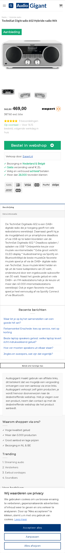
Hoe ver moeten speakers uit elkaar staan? (28, 347)
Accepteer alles (32, 527)
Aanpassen (32, 536)
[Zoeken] (11, 5)
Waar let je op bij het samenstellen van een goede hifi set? (29, 320)
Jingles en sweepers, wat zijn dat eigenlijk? (28, 353)
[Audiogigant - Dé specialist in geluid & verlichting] (33, 5)
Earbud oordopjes (15, 472)
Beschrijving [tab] (8, 207)
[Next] (58, 55)
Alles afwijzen (32, 545)
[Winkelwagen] (60, 5)
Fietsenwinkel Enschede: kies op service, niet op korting (31, 330)
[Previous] (7, 55)
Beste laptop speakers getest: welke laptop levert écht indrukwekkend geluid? (32, 340)
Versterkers (11, 467)
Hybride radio (15, 17)
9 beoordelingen (28, 121)
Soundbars (11, 477)
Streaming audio (14, 462)
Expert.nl (28, 156)
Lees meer (20, 519)
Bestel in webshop (29, 145)
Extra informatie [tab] (10, 214)
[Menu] (4, 6)
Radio (4, 17)
